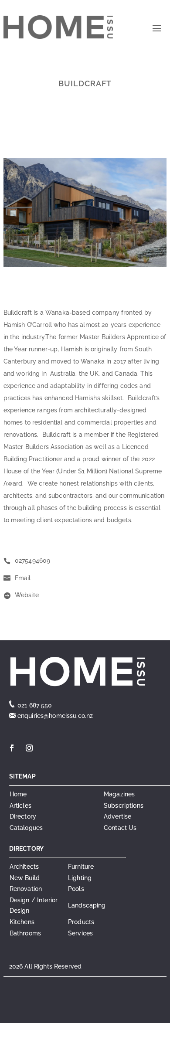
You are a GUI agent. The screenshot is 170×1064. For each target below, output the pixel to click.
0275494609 (32, 560)
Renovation (26, 888)
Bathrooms (25, 933)
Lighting (80, 877)
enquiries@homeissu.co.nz (54, 715)
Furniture (81, 866)
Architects (24, 866)
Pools (76, 888)
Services (80, 933)
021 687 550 (34, 705)
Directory (23, 816)
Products (81, 921)
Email (23, 577)
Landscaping (87, 905)
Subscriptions (123, 805)
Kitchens (22, 921)
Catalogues (26, 827)
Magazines (119, 794)
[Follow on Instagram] (29, 748)
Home (18, 794)
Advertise (117, 816)
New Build (25, 877)
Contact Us (120, 827)
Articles (20, 805)
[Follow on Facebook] (12, 748)
